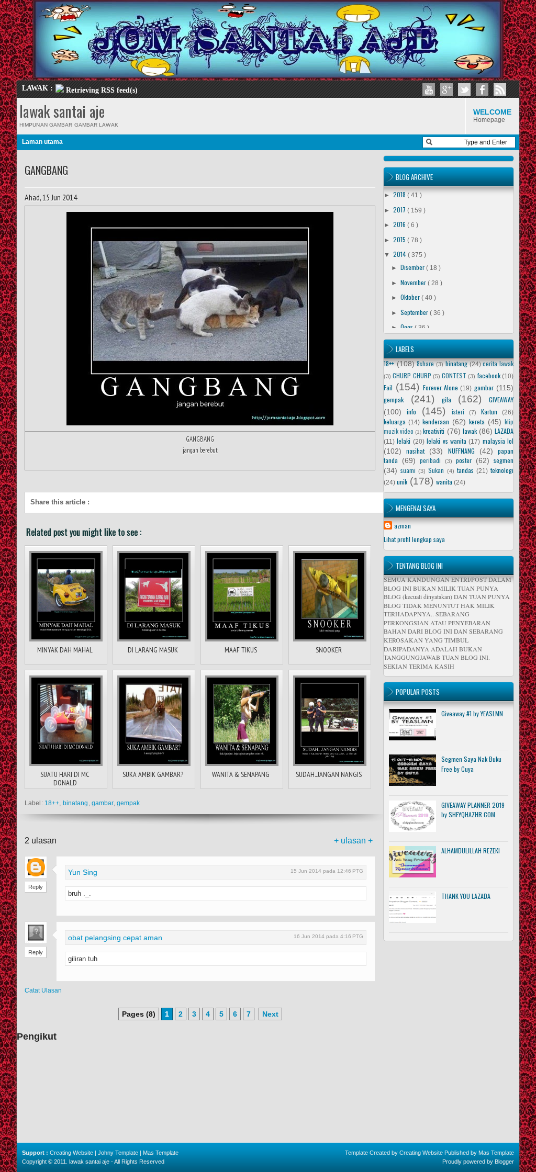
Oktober (410, 296)
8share (425, 363)
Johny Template (118, 1153)
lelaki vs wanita (446, 440)
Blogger (504, 1161)
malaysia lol (498, 440)
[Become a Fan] (482, 89)
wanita (444, 481)
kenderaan (435, 421)
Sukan (436, 470)
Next (270, 1014)
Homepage (492, 115)
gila (446, 399)
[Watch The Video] (428, 89)
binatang (75, 803)
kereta (477, 421)
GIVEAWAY (501, 399)
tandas (465, 470)
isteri (458, 411)
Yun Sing (82, 872)
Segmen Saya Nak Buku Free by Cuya (471, 763)
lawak (470, 430)
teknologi (501, 470)
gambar (103, 803)
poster (464, 460)
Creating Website (71, 1153)
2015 (400, 239)
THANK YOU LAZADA (465, 896)
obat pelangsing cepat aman (115, 937)
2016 (400, 224)
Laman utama (42, 141)
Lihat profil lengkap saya (414, 539)
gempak (128, 803)
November (414, 282)
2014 (400, 254)
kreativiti (433, 430)
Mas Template (160, 1153)
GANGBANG (46, 170)
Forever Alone (440, 387)
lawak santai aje (62, 111)
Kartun (489, 411)
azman (402, 525)
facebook (488, 375)
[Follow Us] (464, 89)
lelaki (403, 440)
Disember (413, 267)
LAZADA (504, 430)
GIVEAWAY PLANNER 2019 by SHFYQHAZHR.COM (473, 810)
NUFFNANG (461, 450)
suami (408, 470)
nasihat (415, 450)
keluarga (395, 421)
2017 (400, 209)
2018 (400, 194)
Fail (388, 387)
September (415, 312)
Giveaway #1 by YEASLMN (472, 713)
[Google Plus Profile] (446, 89)
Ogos (407, 326)
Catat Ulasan (43, 990)
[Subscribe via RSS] (500, 89)
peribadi (430, 460)
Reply (35, 887)
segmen (503, 460)
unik (402, 481)
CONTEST (454, 375)
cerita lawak (498, 363)
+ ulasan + (353, 840)
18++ (51, 803)
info (411, 411)
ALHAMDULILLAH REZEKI (470, 850)
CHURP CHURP (412, 375)
